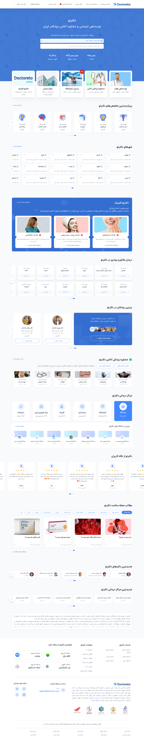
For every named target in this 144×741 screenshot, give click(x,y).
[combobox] (70, 46)
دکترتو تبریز (33, 735)
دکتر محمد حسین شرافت (46, 573)
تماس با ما (88, 667)
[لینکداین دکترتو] (24, 688)
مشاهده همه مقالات (20, 552)
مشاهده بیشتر (95, 700)
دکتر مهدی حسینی (96, 573)
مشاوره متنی (127, 661)
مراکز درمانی (78, 4)
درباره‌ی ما (89, 650)
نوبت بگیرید (58, 341)
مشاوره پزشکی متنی (105, 366)
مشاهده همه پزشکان (104, 338)
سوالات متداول (87, 658)
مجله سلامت (52, 4)
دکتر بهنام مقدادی (27, 328)
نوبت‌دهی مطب (105, 4)
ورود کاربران (20, 4)
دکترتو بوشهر (56, 731)
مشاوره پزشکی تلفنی (123, 366)
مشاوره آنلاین (93, 4)
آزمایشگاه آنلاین (67, 4)
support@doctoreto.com (49, 691)
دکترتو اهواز (104, 735)
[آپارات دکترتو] (17, 688)
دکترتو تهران (127, 731)
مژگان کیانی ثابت (24, 573)
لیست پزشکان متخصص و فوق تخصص (85, 698)
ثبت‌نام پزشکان (35, 4)
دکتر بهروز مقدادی (57, 328)
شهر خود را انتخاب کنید (93, 41)
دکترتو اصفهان (103, 731)
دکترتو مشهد (33, 731)
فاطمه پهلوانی (122, 573)
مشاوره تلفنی (126, 657)
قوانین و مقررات (87, 654)
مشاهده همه (20, 426)
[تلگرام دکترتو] (17, 694)
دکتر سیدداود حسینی (71, 573)
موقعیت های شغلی (86, 671)
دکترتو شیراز (80, 731)
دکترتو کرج (80, 735)
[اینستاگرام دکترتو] (24, 694)
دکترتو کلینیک (110, 650)
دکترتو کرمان (57, 735)
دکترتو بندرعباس (126, 735)
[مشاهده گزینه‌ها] (41, 41)
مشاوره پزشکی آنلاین (123, 381)
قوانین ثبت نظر (87, 662)
